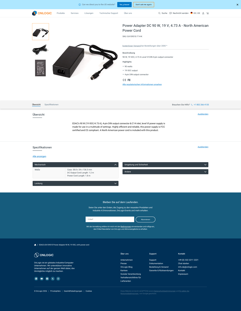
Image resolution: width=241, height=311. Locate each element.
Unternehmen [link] (126, 259)
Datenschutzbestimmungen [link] (165, 291)
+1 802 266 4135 (201, 104)
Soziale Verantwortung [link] (130, 274)
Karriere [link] (124, 270)
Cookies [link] (89, 291)
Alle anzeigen (39, 156)
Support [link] (152, 259)
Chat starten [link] (183, 263)
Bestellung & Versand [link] (158, 267)
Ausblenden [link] (203, 114)
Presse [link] (123, 263)
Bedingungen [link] (126, 226)
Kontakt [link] (181, 270)
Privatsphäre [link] (55, 291)
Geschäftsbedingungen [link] (73, 291)
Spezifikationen (51, 104)
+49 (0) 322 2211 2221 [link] (188, 259)
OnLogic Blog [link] (126, 267)
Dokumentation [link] (156, 263)
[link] (42, 13)
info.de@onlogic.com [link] (187, 267)
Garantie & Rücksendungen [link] (161, 270)
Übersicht (36, 104)
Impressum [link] (183, 274)
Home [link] (35, 245)
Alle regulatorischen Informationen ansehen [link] (142, 84)
